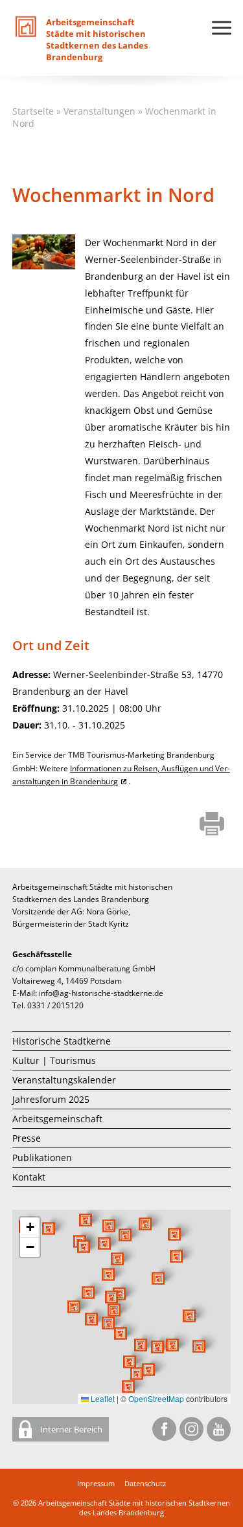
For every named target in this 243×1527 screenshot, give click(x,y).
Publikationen (42, 1157)
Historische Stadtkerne (61, 1041)
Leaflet (102, 1398)
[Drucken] (212, 825)
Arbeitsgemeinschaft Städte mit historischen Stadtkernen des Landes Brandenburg (134, 1507)
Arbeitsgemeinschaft (57, 1119)
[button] (158, 1278)
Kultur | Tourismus (54, 1060)
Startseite (33, 111)
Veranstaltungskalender (64, 1080)
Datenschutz (145, 1483)
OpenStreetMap (156, 1398)
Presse (26, 1138)
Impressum (96, 1483)
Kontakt (28, 1177)
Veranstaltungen (99, 111)
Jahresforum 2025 (50, 1099)
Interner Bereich (70, 1429)
